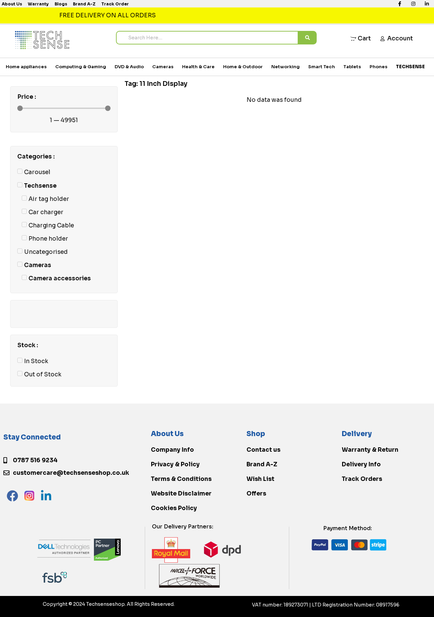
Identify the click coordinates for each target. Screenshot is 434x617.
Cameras (163, 67)
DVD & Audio (129, 67)
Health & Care (198, 67)
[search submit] (307, 37)
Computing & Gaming (80, 67)
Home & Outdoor (243, 67)
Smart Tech (321, 67)
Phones (379, 67)
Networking (285, 67)
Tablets (352, 67)
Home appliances (26, 67)
